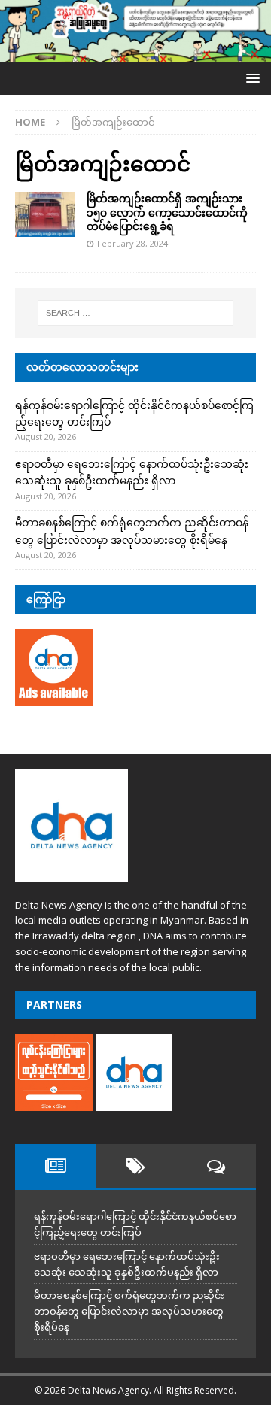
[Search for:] (135, 313)
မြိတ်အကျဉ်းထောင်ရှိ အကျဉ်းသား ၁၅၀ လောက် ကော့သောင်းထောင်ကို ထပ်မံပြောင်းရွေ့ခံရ (167, 211)
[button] (250, 78)
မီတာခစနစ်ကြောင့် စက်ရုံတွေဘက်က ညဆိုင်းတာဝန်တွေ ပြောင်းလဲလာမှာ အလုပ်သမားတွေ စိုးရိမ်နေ (129, 1311)
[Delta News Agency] (135, 54)
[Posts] (55, 1166)
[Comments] (215, 1166)
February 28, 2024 (132, 243)
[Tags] (136, 1166)
